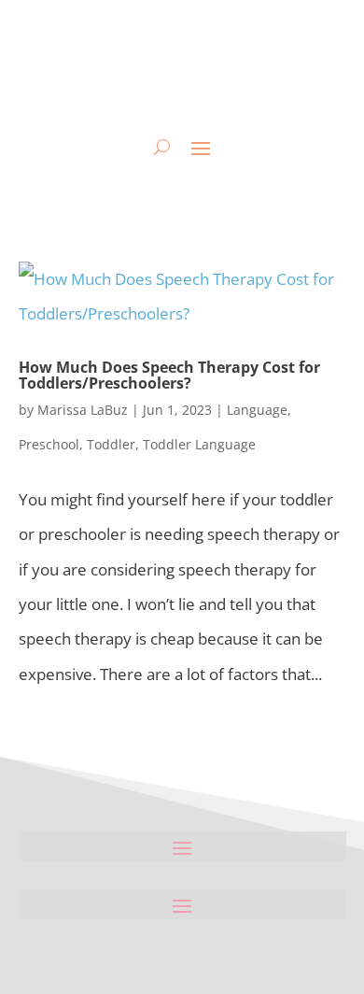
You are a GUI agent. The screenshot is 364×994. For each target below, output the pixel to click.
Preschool (49, 444)
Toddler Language (199, 444)
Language (257, 410)
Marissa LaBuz (82, 410)
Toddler (111, 444)
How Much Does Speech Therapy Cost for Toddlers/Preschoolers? (169, 375)
